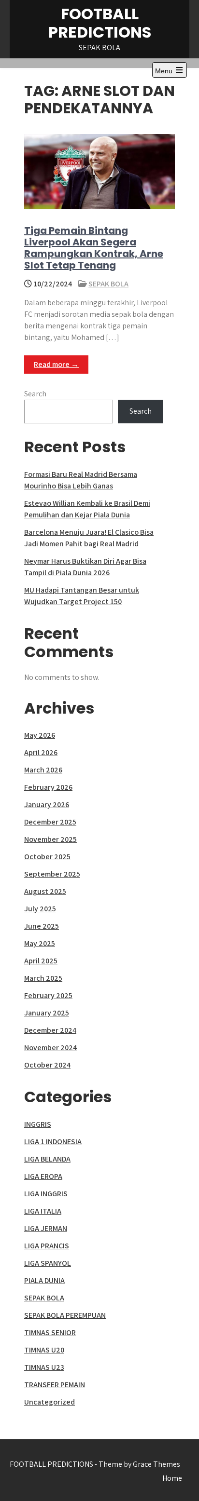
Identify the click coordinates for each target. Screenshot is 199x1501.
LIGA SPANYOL (47, 1263)
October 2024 (47, 1065)
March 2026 (43, 770)
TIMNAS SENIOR (50, 1332)
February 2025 (48, 995)
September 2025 (52, 874)
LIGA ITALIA (42, 1211)
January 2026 (46, 804)
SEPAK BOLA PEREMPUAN (65, 1315)
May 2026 (39, 735)
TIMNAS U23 (44, 1367)
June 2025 (41, 926)
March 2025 (43, 978)
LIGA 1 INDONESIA (53, 1141)
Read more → (56, 364)
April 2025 (40, 961)
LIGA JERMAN (45, 1228)
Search (35, 394)
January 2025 (46, 1013)
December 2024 (50, 1030)
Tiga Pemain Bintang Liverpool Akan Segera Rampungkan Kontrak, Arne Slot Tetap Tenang (93, 248)
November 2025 (50, 839)
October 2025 (47, 857)
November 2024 (50, 1047)
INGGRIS (37, 1124)
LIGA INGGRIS (46, 1194)
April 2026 (40, 752)
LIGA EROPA (43, 1176)
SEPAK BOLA (108, 284)
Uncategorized (49, 1402)
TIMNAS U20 (44, 1350)
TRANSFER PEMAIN (54, 1384)
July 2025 (40, 909)
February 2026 (48, 787)
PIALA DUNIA (44, 1280)
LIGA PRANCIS (46, 1246)
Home (172, 1478)
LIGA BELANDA (47, 1159)
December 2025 (50, 822)
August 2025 (45, 891)
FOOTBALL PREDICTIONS (99, 23)
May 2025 (39, 943)
